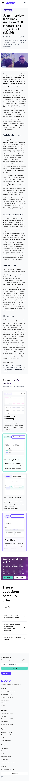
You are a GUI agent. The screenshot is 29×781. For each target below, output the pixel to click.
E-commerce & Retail (7, 719)
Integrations (4, 703)
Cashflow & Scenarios (7, 697)
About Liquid (4, 748)
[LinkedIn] (2, 777)
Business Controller (6, 732)
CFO (2, 737)
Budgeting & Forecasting (8, 691)
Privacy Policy (5, 759)
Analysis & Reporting (7, 694)
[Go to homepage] (10, 3)
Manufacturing (5, 721)
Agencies (3, 716)
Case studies (4, 751)
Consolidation (5, 700)
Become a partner (6, 756)
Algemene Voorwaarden (8, 762)
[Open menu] (2, 2)
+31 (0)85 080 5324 (8, 769)
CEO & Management (6, 740)
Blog (2, 753)
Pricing (3, 705)
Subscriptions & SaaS (7, 713)
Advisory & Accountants (8, 724)
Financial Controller (6, 735)
